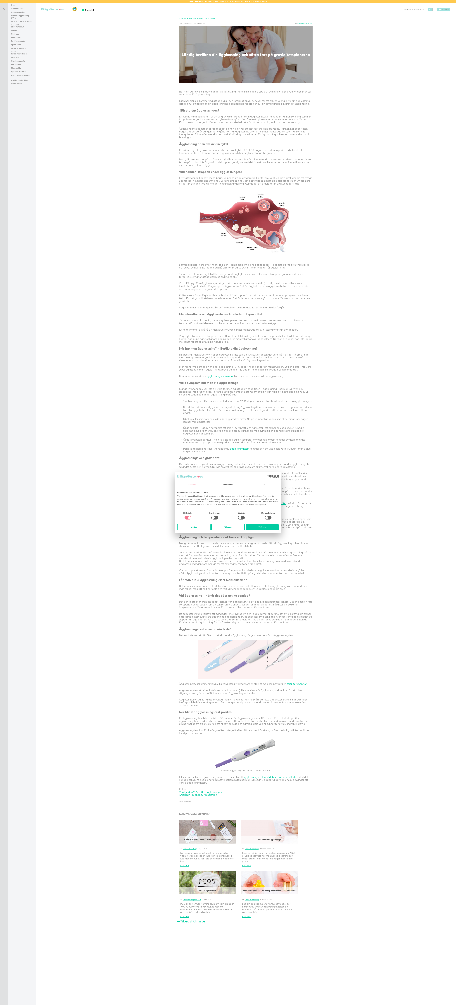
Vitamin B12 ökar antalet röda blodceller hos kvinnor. (207, 839)
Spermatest (16, 45)
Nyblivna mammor (18, 72)
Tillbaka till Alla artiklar (191, 921)
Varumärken (16, 64)
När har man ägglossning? (269, 839)
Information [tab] (228, 484)
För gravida (16, 68)
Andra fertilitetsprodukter (19, 53)
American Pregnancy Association (198, 794)
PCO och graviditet (207, 890)
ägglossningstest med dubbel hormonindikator (270, 776)
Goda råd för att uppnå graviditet (204, 18)
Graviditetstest (17, 8)
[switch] (214, 518)
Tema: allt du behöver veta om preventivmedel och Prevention (269, 890)
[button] (74, 9)
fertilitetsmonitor (297, 683)
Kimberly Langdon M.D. (305, 23)
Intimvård (15, 57)
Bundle (14, 30)
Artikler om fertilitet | (186, 18)
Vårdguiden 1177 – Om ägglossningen (201, 791)
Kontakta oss (16, 84)
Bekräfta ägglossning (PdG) (20, 17)
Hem (13, 5)
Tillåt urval (228, 527)
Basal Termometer (18, 48)
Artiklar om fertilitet (19, 80)
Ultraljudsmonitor (18, 61)
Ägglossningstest (18, 12)
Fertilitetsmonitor (18, 41)
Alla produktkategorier (20, 75)
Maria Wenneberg (190, 849)
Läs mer (184, 865)
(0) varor (445, 9)
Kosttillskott (16, 37)
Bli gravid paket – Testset (21, 21)
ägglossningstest (239, 448)
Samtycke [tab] (192, 484)
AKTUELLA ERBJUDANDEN (17, 26)
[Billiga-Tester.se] (52, 9)
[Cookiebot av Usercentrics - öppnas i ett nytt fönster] (268, 476)
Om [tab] (263, 484)
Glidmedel (15, 34)
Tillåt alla (262, 527)
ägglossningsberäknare (220, 375)
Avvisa (194, 527)
